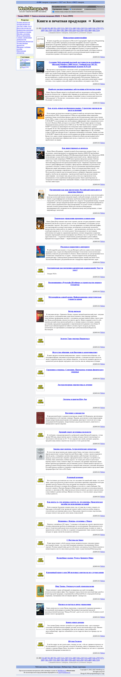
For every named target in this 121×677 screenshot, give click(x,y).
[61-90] (50, 28)
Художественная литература (22, 44)
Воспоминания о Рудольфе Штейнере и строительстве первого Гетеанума (75, 284)
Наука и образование (23, 36)
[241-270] (96, 28)
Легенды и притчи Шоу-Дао (75, 399)
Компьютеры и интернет (25, 30)
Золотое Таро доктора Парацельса (75, 339)
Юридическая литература (21, 52)
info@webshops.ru (64, 672)
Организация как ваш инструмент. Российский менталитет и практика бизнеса (76, 191)
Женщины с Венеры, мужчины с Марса (75, 521)
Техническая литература (25, 41)
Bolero (102, 57)
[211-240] (88, 28)
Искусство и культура (24, 28)
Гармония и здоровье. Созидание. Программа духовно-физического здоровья (75, 371)
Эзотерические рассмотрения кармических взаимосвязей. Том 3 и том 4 (75, 269)
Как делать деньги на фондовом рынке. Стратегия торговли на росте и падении (75, 109)
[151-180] (72, 28)
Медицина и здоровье (24, 32)
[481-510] (96, 30)
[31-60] (44, 28)
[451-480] (88, 30)
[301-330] (48, 30)
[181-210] (80, 28)
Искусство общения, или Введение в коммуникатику (74, 352)
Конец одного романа (75, 622)
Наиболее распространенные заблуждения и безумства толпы (74, 89)
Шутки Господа (75, 641)
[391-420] (72, 30)
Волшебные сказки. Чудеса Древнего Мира (75, 558)
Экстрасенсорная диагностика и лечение (75, 385)
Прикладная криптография (75, 38)
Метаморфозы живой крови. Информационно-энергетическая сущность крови (74, 298)
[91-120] (57, 28)
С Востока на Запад (75, 540)
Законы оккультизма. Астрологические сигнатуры (75, 449)
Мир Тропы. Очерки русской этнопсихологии (74, 586)
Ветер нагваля (74, 311)
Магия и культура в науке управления (74, 604)
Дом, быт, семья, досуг (24, 26)
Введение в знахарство (75, 413)
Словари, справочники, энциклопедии (24, 38)
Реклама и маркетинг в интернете (75, 247)
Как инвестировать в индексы (75, 148)
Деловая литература (23, 22)
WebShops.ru (62, 670)
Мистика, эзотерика (23, 34)
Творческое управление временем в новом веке (74, 218)
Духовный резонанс (75, 477)
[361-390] (64, 30)
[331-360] (56, 30)
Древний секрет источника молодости (75, 432)
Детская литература (23, 24)
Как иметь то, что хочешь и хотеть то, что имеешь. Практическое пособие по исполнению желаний (75, 503)
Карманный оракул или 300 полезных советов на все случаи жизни (75, 572)
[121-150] (64, 28)
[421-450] (80, 30)
